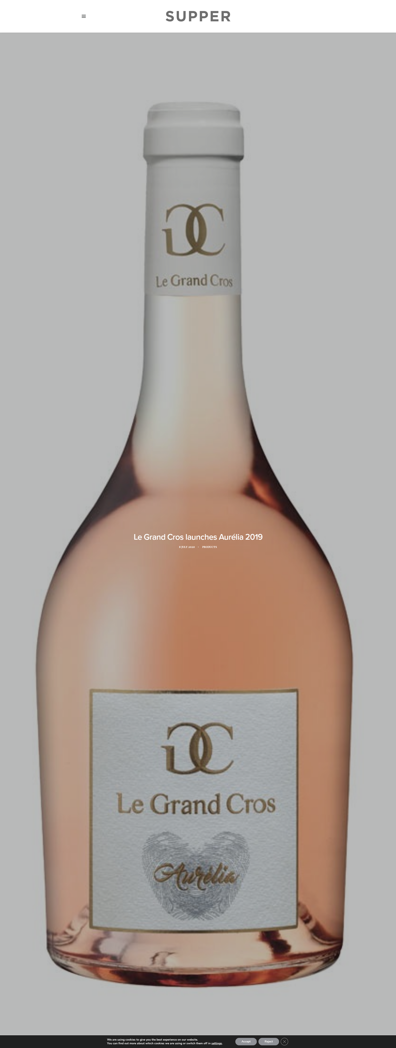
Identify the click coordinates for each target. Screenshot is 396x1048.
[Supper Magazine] (198, 16)
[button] (83, 16)
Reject (269, 1041)
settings (216, 1043)
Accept (246, 1041)
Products (209, 547)
